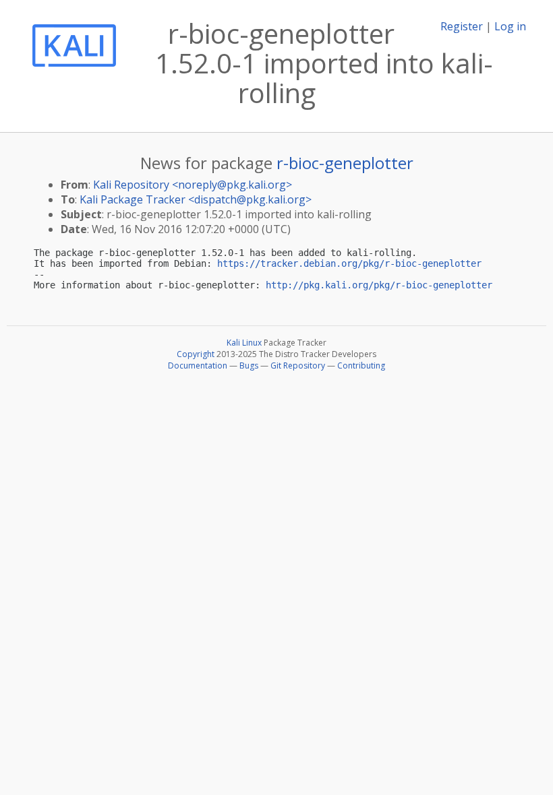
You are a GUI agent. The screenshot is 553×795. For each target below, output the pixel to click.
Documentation (197, 365)
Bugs (248, 365)
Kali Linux (244, 342)
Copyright (195, 354)
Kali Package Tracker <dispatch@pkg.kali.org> (196, 199)
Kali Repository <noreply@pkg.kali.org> (192, 184)
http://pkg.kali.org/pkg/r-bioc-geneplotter (379, 285)
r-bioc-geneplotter (344, 163)
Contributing (361, 365)
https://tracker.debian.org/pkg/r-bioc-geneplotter (349, 263)
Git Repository (297, 365)
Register (461, 26)
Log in (510, 26)
